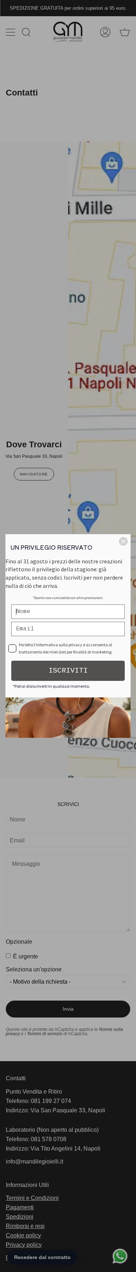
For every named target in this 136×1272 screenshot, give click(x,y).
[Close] (123, 541)
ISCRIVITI (68, 670)
